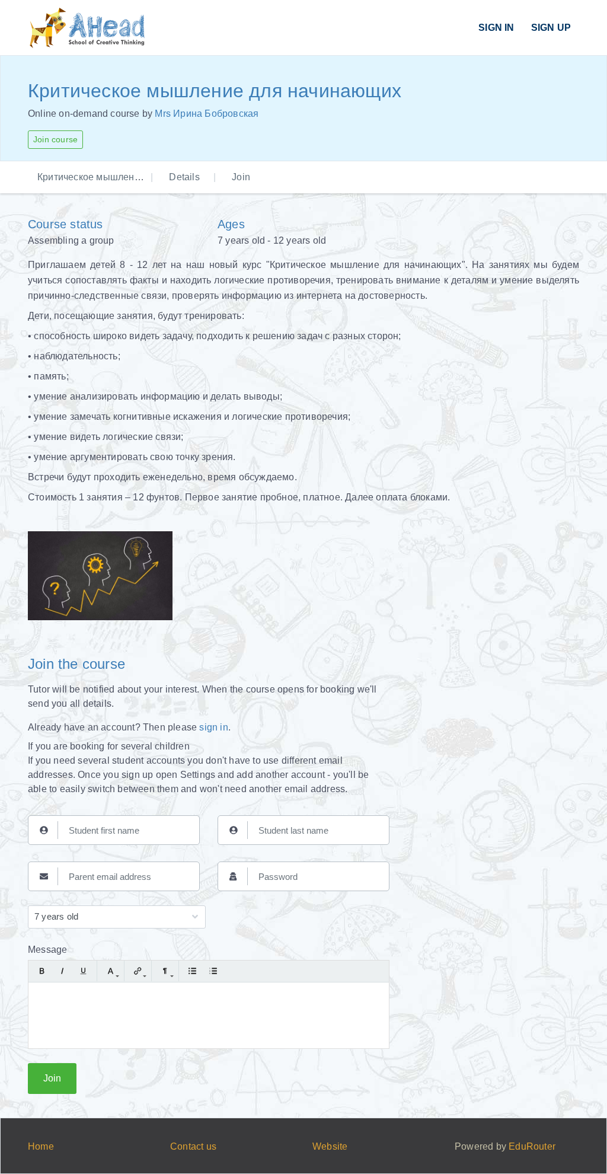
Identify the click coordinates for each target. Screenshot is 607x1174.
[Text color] (110, 971)
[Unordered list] (192, 971)
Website (329, 1146)
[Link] (137, 971)
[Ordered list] (213, 971)
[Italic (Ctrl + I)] (62, 971)
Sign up (551, 28)
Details (184, 177)
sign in (213, 727)
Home (41, 1146)
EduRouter (532, 1146)
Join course (55, 139)
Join (241, 177)
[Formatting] (165, 971)
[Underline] (83, 971)
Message (47, 950)
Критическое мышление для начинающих (130, 177)
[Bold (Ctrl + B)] (41, 971)
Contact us (193, 1146)
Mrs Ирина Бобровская (206, 114)
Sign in (496, 28)
